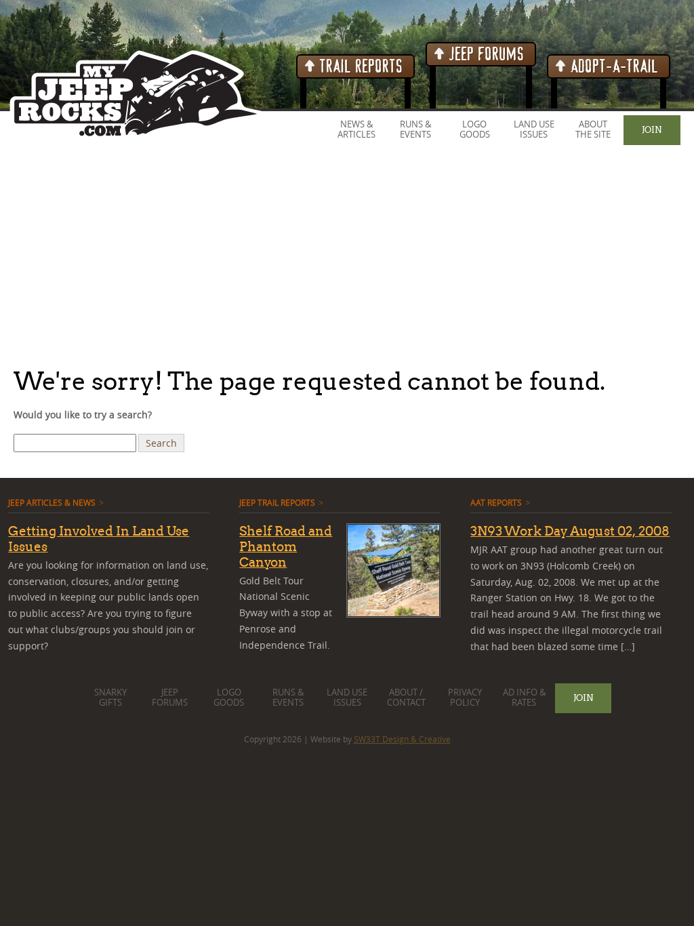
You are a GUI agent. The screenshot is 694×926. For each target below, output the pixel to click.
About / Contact (406, 697)
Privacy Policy (465, 697)
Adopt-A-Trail (613, 67)
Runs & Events (415, 129)
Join (651, 129)
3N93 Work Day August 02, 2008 (570, 531)
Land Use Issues (534, 129)
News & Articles (356, 129)
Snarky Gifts (110, 697)
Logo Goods (475, 129)
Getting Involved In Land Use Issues (98, 539)
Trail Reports (359, 67)
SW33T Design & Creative (402, 738)
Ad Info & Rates (524, 697)
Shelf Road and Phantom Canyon (285, 546)
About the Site (593, 129)
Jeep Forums (485, 54)
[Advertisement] (347, 257)
